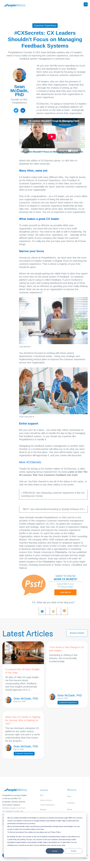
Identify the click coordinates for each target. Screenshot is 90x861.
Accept (54, 851)
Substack (71, 802)
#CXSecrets (42, 103)
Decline (73, 851)
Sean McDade (26, 517)
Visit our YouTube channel (32, 481)
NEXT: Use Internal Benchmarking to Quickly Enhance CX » (54, 509)
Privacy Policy (55, 832)
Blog (69, 796)
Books (69, 809)
